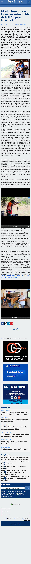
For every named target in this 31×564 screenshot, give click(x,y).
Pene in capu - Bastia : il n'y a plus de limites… (13, 467)
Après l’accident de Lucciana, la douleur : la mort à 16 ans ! (15, 463)
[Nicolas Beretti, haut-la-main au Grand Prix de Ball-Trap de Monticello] (15, 60)
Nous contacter (6, 514)
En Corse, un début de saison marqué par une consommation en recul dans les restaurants (15, 478)
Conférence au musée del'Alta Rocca (15, 449)
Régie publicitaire (6, 508)
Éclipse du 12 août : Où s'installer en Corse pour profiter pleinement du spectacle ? (15, 458)
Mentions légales (6, 511)
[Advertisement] (15, 543)
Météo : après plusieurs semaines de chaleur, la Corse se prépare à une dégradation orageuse (13, 472)
